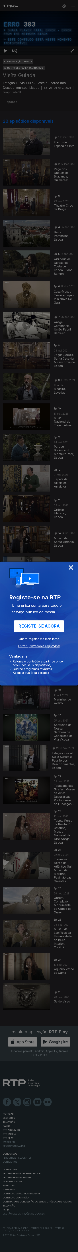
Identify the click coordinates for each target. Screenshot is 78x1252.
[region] (39, 626)
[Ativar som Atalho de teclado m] (14, 1247)
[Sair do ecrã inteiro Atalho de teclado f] (72, 1247)
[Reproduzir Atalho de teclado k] (5, 1247)
